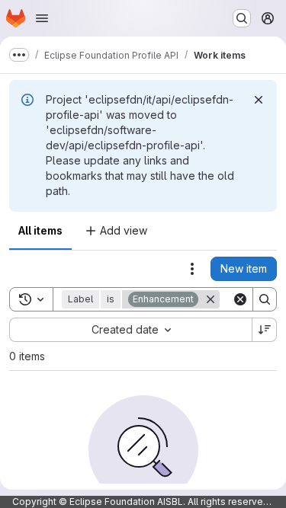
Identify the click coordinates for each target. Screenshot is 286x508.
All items (40, 230)
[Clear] (240, 299)
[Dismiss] (258, 100)
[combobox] (130, 330)
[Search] (264, 299)
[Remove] (210, 299)
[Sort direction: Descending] (264, 330)
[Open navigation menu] (42, 18)
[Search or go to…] (242, 18)
